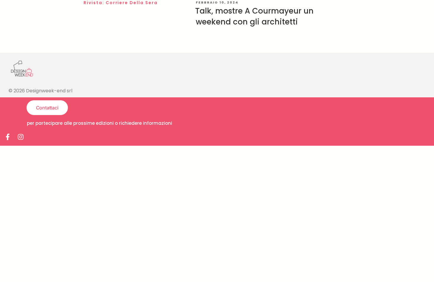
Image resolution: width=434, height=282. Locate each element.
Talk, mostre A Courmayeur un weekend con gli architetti (254, 16)
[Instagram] (20, 137)
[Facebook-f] (7, 137)
